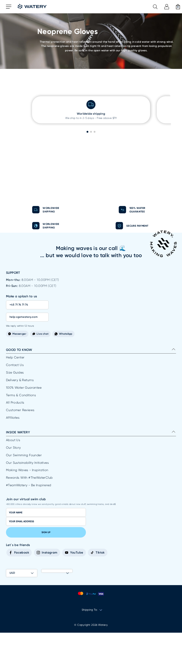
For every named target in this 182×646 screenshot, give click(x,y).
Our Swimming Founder (24, 455)
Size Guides (15, 372)
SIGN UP (46, 532)
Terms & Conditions (21, 395)
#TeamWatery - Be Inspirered (28, 485)
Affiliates (13, 417)
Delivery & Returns (20, 380)
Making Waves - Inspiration (27, 470)
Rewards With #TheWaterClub (29, 477)
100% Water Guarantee (24, 387)
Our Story (13, 447)
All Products (15, 402)
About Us (13, 440)
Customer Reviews (20, 410)
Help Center (15, 357)
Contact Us (15, 365)
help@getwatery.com (24, 316)
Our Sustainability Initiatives (27, 462)
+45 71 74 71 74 (19, 304)
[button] (87, 132)
